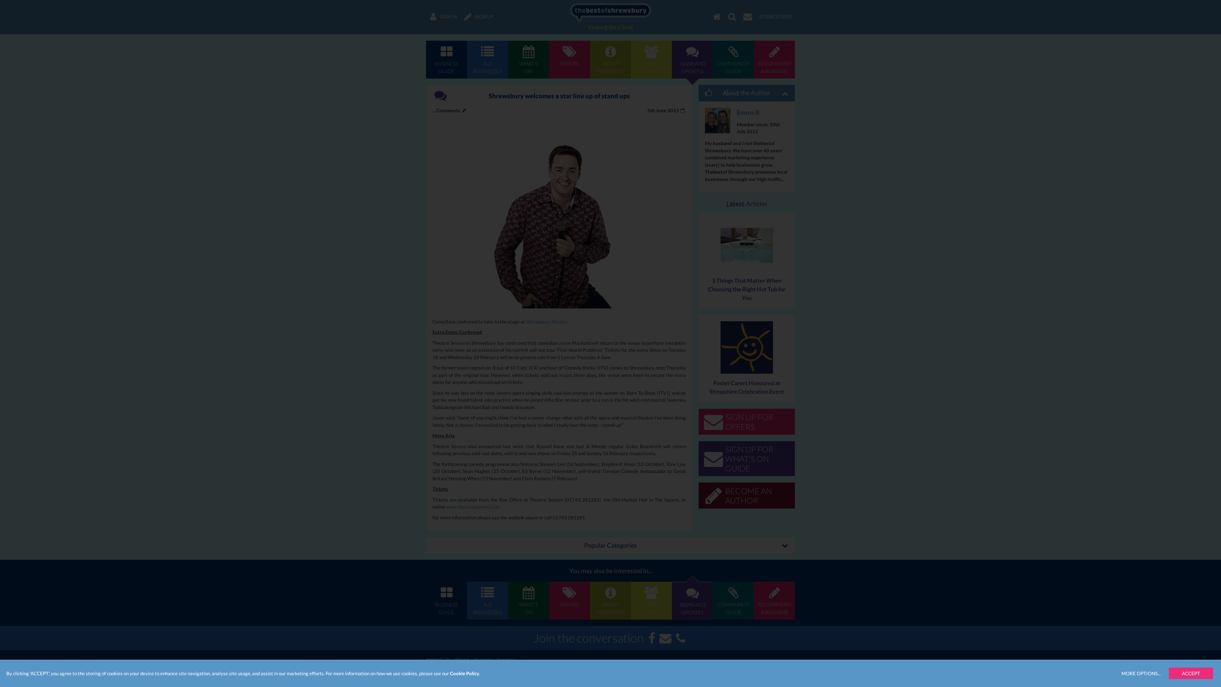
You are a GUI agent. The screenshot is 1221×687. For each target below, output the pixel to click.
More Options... (1141, 673)
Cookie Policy (464, 673)
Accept (1191, 673)
